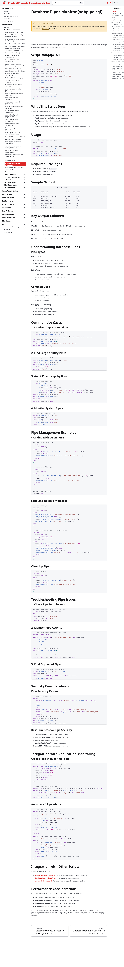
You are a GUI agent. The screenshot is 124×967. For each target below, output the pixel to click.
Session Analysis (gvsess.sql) (45, 875)
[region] (69, 79)
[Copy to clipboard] (104, 61)
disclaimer (45, 29)
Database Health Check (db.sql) (46, 878)
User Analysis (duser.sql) (43, 881)
